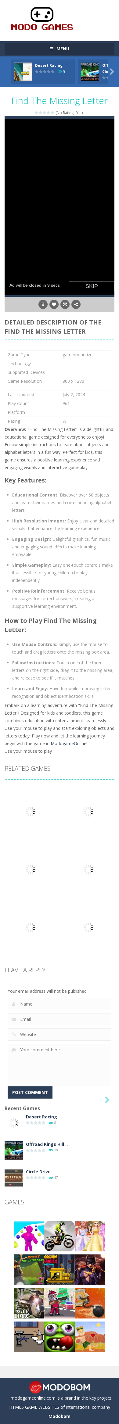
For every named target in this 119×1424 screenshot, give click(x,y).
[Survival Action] (90, 1336)
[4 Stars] (49, 112)
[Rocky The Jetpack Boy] (29, 1269)
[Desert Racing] (14, 1122)
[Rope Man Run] (29, 1236)
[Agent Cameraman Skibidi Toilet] (29, 1336)
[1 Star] (37, 112)
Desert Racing (49, 65)
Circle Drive (38, 1172)
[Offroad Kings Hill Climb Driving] (14, 1150)
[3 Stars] (45, 112)
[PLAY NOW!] (23, 71)
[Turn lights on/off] (43, 304)
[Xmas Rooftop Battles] (59, 1303)
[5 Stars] (53, 112)
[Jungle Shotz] (29, 1303)
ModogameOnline (67, 743)
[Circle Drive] (14, 1177)
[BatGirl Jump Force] (90, 1269)
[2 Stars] (41, 112)
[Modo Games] (42, 18)
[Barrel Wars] (90, 1303)
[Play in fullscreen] (65, 304)
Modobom (59, 1416)
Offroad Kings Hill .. (47, 1144)
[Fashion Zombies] (59, 1336)
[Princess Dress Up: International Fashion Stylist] (90, 1236)
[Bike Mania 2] (59, 1236)
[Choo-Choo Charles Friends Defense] (59, 1269)
